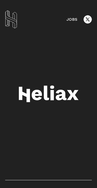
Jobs (71, 19)
